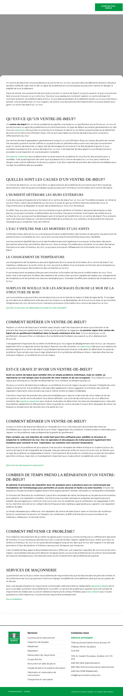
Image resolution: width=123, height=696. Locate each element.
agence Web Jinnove (105, 692)
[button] (93, 7)
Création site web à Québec (82, 692)
